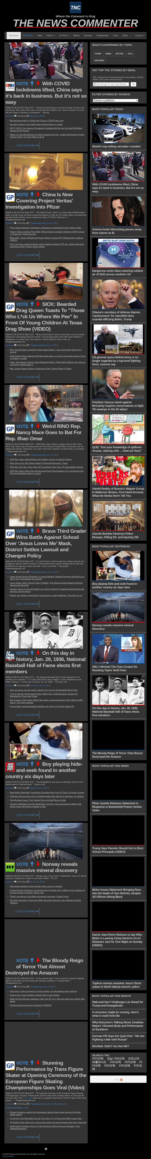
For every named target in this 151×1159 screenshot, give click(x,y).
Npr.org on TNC (36, 116)
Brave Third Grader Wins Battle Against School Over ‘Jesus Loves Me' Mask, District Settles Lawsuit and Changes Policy (45, 543)
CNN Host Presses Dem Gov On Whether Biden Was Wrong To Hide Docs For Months (47, 796)
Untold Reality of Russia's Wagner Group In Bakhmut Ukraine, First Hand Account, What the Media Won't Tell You (118, 492)
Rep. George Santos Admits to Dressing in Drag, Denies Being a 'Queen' (41, 369)
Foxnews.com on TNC (39, 685)
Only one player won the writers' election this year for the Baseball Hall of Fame (44, 690)
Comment (9, 116)
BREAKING (28, 35)
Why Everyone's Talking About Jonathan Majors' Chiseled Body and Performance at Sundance (117, 1026)
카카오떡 (97, 1058)
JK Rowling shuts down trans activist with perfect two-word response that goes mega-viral (48, 1122)
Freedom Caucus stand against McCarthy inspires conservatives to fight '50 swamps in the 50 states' (117, 406)
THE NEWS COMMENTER (75, 23)
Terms (4, 1156)
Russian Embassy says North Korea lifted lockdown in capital (36, 124)
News (39, 35)
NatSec (76, 35)
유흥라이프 (99, 1062)
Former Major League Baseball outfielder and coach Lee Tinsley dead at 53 (42, 706)
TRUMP (98, 53)
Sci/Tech (63, 35)
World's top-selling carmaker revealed (116, 146)
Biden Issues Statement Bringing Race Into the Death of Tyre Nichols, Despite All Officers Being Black (116, 893)
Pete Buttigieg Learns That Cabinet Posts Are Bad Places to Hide (38, 800)
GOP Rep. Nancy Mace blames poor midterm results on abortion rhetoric (41, 459)
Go (133, 84)
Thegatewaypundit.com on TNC (43, 223)
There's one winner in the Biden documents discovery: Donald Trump (39, 896)
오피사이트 (27, 1098)
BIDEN (108, 53)
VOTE (22, 83)
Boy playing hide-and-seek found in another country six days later (43, 770)
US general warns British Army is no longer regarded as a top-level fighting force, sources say (116, 361)
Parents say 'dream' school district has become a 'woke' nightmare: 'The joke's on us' (46, 595)
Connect (139, 35)
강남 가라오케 (115, 1058)
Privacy (11, 1156)
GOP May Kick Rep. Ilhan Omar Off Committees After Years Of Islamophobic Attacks (46, 467)
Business (88, 35)
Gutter (125, 35)
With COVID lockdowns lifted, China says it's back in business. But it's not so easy (118, 188)
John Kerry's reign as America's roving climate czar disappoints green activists (43, 991)
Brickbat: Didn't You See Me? (110, 1046)
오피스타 (133, 1058)
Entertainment (103, 35)
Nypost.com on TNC (39, 788)
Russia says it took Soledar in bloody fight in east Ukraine (34, 995)
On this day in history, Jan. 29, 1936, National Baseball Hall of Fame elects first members (115, 712)
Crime (115, 35)
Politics (50, 35)
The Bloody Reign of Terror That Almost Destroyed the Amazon (44, 966)
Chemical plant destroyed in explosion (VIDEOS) (30, 1005)
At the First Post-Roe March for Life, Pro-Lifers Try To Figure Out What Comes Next (46, 1118)
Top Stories (14, 35)
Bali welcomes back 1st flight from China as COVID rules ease (37, 121)
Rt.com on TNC (37, 882)
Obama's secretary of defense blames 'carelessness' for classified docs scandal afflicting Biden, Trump (116, 316)
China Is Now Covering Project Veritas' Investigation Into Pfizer (39, 201)
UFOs (130, 53)
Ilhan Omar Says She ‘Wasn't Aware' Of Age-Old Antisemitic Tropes (39, 463)
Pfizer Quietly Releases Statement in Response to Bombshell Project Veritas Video (45, 228)
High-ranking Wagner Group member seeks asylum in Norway (36, 886)
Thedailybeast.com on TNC (42, 987)
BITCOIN (119, 53)
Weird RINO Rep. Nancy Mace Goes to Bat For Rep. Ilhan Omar (43, 432)
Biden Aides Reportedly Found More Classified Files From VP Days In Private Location (47, 792)
